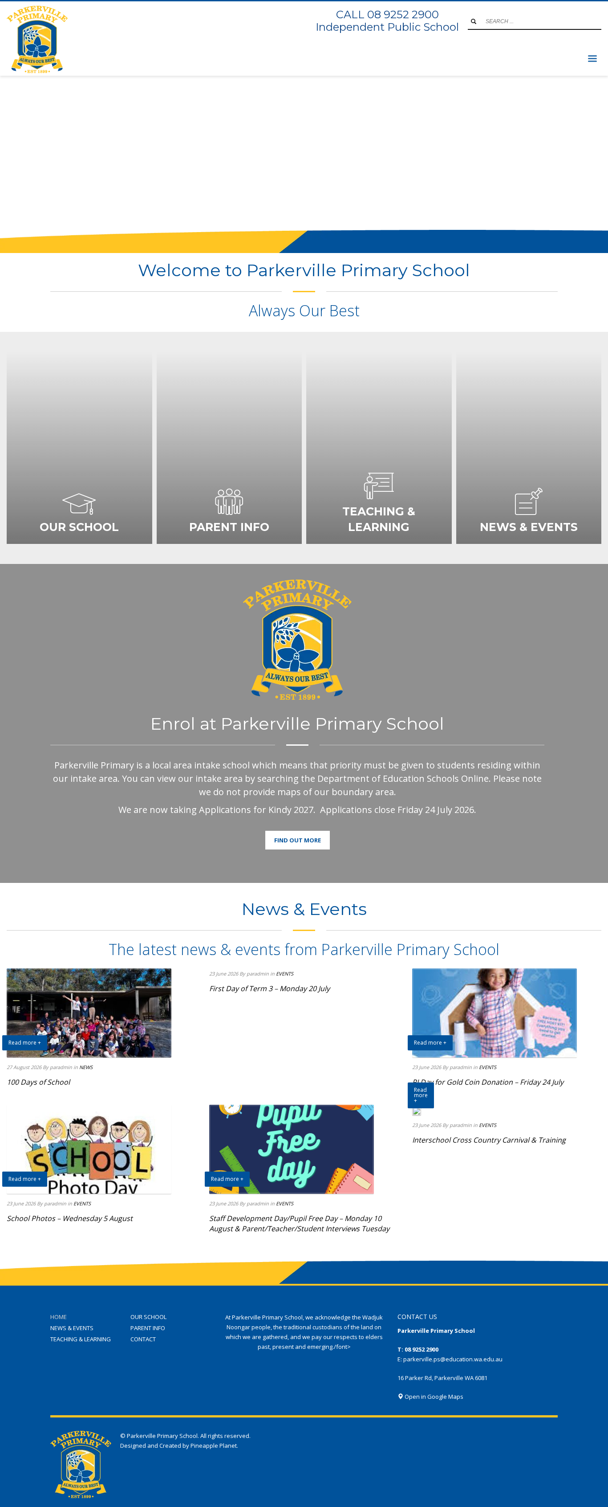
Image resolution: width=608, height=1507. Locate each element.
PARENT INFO (147, 1328)
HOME (58, 1317)
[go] (473, 21)
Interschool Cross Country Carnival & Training (489, 1140)
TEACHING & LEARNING (80, 1339)
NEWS (86, 1067)
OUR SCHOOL (148, 1317)
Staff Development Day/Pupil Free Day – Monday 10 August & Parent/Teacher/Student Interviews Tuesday (299, 1223)
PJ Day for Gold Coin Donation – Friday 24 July (487, 1082)
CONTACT (143, 1339)
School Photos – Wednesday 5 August (70, 1218)
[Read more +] (416, 1110)
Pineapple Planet (214, 1446)
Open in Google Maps (433, 1397)
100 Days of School (38, 1082)
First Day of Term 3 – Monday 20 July (269, 988)
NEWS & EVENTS (71, 1328)
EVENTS (284, 973)
